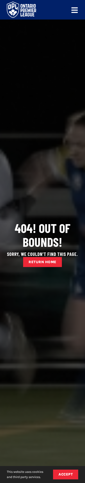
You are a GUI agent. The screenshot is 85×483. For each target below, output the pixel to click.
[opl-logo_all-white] (21, 3)
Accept (65, 474)
